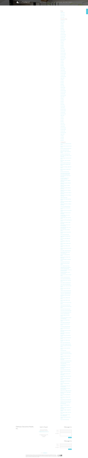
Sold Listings (62, 17)
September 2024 (63, 57)
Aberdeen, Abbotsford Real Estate (65, 148)
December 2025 (63, 34)
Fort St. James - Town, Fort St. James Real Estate (65, 252)
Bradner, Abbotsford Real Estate (65, 162)
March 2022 (62, 104)
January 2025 (62, 51)
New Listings (62, 14)
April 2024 (62, 65)
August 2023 (62, 78)
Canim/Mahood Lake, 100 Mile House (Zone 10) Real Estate (65, 174)
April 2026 (62, 28)
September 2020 (63, 132)
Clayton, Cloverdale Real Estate (65, 206)
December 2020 (63, 127)
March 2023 (62, 85)
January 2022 (62, 107)
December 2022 (63, 90)
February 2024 (62, 68)
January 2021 (62, 126)
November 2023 (63, 73)
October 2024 (62, 56)
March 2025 (62, 48)
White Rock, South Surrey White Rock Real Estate (65, 403)
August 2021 (62, 115)
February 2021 (62, 124)
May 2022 (62, 101)
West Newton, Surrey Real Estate (65, 399)
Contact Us (70, 2)
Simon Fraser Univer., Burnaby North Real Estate (65, 363)
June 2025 (62, 43)
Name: (57, 430)
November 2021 (63, 110)
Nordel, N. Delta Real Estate (64, 313)
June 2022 (62, 99)
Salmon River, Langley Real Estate (65, 344)
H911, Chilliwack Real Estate (64, 265)
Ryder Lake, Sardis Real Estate (65, 342)
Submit (70, 437)
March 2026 (62, 29)
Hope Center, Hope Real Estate (65, 278)
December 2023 (63, 71)
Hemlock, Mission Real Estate (65, 277)
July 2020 (62, 135)
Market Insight (59, 2)
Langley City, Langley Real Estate (65, 293)
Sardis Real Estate (63, 350)
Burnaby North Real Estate (64, 171)
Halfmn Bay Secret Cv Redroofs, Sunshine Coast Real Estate (65, 268)
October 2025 (62, 37)
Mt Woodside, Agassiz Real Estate (65, 312)
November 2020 (63, 129)
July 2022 (62, 98)
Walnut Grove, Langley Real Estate (65, 390)
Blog (63, 2)
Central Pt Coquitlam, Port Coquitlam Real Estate (64, 178)
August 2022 (62, 96)
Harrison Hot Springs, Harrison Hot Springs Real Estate (66, 270)
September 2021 (63, 113)
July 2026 (62, 23)
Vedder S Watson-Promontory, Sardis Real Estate (65, 389)
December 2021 (63, 109)
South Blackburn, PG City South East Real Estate (65, 365)
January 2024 (62, 70)
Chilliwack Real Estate (63, 197)
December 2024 (63, 53)
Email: (58, 431)
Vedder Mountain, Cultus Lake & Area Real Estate (65, 386)
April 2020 (62, 140)
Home (41, 2)
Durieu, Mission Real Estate (64, 234)
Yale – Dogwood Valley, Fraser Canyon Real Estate (65, 415)
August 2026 (62, 22)
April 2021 (62, 121)
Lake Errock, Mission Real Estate (65, 292)
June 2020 (62, 137)
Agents (55, 2)
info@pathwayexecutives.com (44, 431)
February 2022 (62, 106)
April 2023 (62, 84)
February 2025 (62, 50)
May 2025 (62, 45)
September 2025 (63, 39)
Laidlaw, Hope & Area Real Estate (65, 290)
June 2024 (62, 62)
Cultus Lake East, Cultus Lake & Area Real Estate (65, 225)
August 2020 (62, 134)
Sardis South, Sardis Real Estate (65, 352)
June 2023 (62, 81)
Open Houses (62, 15)
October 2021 (62, 112)
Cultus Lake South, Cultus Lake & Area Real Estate (65, 228)
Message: (57, 433)
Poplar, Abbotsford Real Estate (65, 322)
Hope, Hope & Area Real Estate (65, 284)
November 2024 (63, 54)
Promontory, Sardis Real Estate (65, 326)
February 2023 (62, 87)
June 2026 (62, 25)
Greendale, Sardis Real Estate (65, 261)
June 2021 (62, 118)
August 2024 (62, 59)
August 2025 (62, 40)
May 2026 (62, 26)
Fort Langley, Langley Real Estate (65, 250)
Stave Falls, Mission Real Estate (65, 369)
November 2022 (63, 92)
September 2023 (63, 76)
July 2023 (62, 79)
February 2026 (62, 31)
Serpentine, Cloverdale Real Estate (65, 360)
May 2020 (62, 138)
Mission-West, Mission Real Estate (65, 310)
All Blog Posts (62, 12)
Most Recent (62, 20)
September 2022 (63, 95)
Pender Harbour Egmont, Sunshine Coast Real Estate (65, 318)
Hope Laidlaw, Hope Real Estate (65, 282)
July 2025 (62, 42)
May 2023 (62, 82)
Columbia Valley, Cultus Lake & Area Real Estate (65, 215)
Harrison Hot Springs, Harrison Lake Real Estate (65, 273)
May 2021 (62, 120)
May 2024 (62, 64)
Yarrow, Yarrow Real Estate (64, 419)
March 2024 (62, 67)
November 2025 (63, 36)
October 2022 (62, 93)
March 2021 (62, 123)
